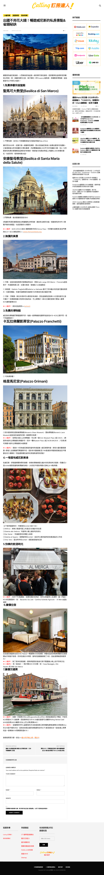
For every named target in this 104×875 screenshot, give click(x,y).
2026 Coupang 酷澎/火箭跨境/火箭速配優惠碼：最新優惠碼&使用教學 (85, 203)
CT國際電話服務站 (50, 867)
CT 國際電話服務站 (27, 834)
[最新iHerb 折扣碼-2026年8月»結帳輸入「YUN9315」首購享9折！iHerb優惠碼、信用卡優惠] (86, 87)
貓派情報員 (74, 106)
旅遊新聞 (16, 15)
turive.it (27, 306)
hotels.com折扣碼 (27, 850)
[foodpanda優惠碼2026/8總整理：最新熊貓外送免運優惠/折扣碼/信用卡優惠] (75, 130)
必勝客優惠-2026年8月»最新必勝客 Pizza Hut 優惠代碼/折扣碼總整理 (85, 208)
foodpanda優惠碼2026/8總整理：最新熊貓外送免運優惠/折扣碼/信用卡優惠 (90, 130)
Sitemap (24, 857)
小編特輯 (7, 15)
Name (8, 790)
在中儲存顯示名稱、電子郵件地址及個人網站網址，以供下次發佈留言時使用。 (27, 808)
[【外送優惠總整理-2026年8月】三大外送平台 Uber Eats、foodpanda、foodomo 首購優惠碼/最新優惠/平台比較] (75, 119)
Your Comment (10, 773)
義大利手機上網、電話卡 (30, 738)
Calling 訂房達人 (7, 834)
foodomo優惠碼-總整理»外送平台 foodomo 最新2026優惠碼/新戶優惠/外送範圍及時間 (90, 150)
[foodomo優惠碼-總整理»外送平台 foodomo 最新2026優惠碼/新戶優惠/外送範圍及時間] (75, 150)
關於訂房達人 (25, 838)
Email (39, 790)
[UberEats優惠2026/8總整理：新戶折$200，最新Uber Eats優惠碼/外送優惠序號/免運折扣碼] (75, 140)
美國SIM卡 (24, 854)
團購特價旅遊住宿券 (27, 846)
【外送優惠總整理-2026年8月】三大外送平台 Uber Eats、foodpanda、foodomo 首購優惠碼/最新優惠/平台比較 (86, 172)
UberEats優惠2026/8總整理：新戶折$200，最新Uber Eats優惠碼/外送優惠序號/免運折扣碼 (90, 140)
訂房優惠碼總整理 (38, 867)
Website (8, 798)
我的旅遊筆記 (6, 838)
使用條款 (68, 867)
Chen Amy (5, 30)
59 (97, 106)
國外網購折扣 (25, 842)
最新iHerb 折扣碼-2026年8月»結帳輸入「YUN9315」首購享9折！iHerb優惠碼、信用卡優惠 (85, 100)
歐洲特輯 (24, 15)
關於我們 (47, 855)
